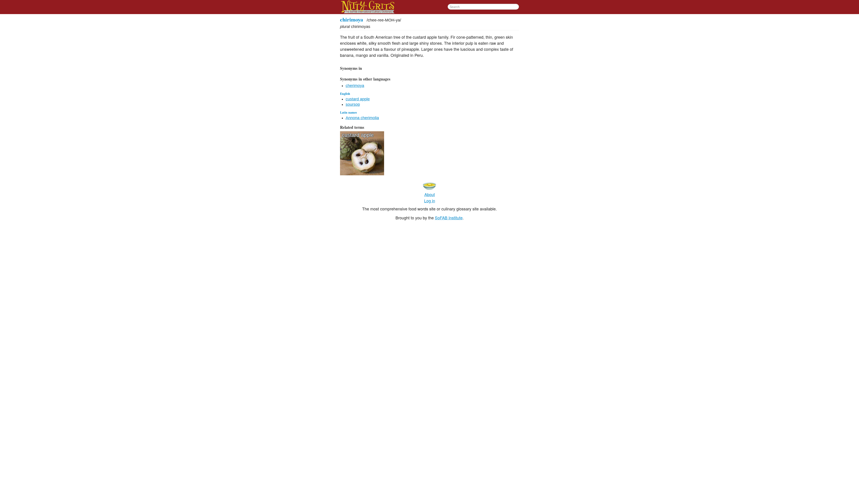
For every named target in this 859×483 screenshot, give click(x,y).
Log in (429, 200)
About (429, 194)
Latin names (348, 112)
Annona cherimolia (362, 118)
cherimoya (355, 85)
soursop (353, 104)
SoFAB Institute (449, 217)
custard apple (358, 99)
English (345, 93)
